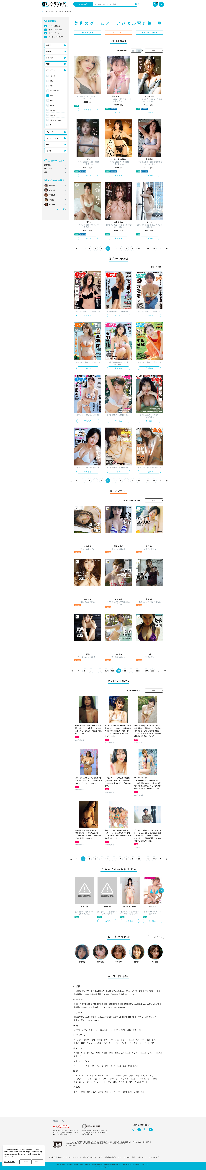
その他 (48, 151)
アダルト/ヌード (140, 1082)
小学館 (157, 991)
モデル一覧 (61, 209)
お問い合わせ (142, 1157)
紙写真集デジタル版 (82, 1017)
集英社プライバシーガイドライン (69, 1157)
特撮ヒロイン (82, 1082)
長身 (51, 100)
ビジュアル (50, 70)
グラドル (81, 1076)
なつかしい (123, 1053)
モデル (122, 1076)
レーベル (49, 51)
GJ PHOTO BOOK (115, 1004)
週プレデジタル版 (55, 30)
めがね (120, 1030)
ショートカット (54, 90)
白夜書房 (114, 994)
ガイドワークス (88, 991)
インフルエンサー (147, 1079)
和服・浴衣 (135, 1030)
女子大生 (147, 1076)
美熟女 (108, 1053)
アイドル (97, 1076)
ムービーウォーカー (133, 994)
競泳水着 (106, 1030)
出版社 (48, 45)
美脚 (51, 95)
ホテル (116, 1066)
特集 (45, 172)
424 (137, 671)
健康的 (52, 105)
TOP (43, 11)
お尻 (51, 85)
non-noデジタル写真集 (152, 1004)
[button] (161, 890)
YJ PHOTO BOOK (100, 1004)
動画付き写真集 (112, 1017)
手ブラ (80, 1092)
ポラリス (89, 1020)
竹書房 (86, 994)
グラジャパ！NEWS (56, 37)
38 (154, 249)
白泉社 (107, 994)
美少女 (80, 1053)
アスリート (126, 1082)
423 (131, 671)
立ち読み (88, 110)
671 (148, 859)
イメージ (49, 132)
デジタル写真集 (54, 26)
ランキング (48, 169)
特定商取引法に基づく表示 (92, 1157)
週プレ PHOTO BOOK (83, 1004)
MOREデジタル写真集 (133, 1004)
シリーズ (49, 58)
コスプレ (81, 1030)
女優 (110, 1076)
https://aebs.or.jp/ (71, 1145)
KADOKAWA (100, 991)
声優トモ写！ (79, 1020)
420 (112, 671)
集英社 (141, 991)
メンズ (116, 1092)
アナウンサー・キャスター (122, 1079)
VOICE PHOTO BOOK (128, 1017)
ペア (78, 1066)
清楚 (79, 1056)
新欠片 (100, 994)
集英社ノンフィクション (102, 1007)
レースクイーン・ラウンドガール (90, 1079)
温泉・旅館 (131, 1066)
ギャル (52, 125)
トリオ (89, 1066)
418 (100, 671)
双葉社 (121, 994)
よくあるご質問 (129, 1157)
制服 (94, 1030)
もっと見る (156, 937)
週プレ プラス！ (55, 33)
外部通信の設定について (113, 1157)
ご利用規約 (51, 1157)
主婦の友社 (149, 991)
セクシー (155, 1053)
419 (106, 671)
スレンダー (53, 76)
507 (146, 671)
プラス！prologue (98, 1017)
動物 (128, 1092)
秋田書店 (77, 991)
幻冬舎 (135, 991)
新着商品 (47, 165)
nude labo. (97, 1020)
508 (152, 671)
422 (124, 671)
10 (139, 249)
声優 (134, 1076)
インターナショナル (56, 120)
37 (148, 249)
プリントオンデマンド (147, 1017)
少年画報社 (78, 994)
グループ (103, 1066)
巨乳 (51, 81)
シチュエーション (53, 138)
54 (154, 481)
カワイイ (139, 1053)
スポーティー (54, 115)
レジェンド (99, 1082)
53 (148, 481)
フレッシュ (53, 110)
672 (154, 859)
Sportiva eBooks (119, 1007)
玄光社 (128, 991)
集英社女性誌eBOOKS (83, 1007)
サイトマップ (154, 1157)
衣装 (48, 64)
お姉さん (94, 1053)
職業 (48, 144)
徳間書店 (93, 994)
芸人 (113, 1082)
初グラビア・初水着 (98, 1092)
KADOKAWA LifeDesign (115, 991)
